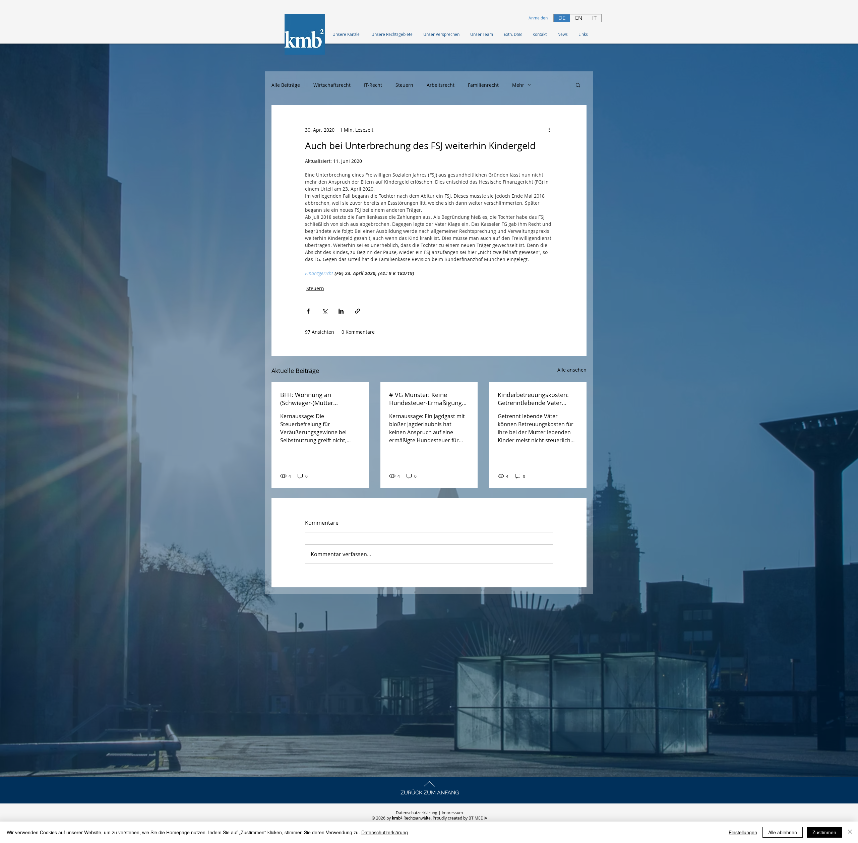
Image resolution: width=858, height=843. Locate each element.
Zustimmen (824, 832)
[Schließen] (850, 832)
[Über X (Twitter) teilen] (324, 311)
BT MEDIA (478, 818)
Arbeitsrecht (440, 85)
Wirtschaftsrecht (332, 85)
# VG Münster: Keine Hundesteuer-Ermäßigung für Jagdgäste (425, 399)
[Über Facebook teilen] (308, 311)
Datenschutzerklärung (416, 812)
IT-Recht (373, 85)
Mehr (518, 85)
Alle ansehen (572, 370)
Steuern (404, 85)
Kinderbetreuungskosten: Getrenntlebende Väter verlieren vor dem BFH (533, 399)
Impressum (453, 812)
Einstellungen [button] (743, 832)
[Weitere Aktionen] (549, 130)
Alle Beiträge (285, 85)
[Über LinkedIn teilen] (341, 311)
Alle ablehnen (782, 832)
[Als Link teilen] (357, 311)
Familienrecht (483, 85)
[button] (583, 34)
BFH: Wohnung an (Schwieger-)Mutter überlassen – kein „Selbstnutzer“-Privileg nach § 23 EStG (319, 399)
